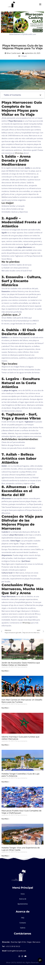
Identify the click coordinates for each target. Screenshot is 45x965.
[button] (40, 95)
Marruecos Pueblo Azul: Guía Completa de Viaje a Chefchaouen (21, 812)
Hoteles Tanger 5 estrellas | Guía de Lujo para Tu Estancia (20, 775)
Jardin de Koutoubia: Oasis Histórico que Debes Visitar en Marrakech (21, 664)
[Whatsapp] (20, 956)
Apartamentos (23, 904)
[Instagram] (22, 956)
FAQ (22, 918)
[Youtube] (25, 956)
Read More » (5, 671)
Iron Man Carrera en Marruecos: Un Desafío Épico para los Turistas (22, 701)
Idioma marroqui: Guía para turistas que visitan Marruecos (20, 738)
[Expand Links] (40, 960)
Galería (22, 928)
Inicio (23, 894)
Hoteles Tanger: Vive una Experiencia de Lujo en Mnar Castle (21, 849)
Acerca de (22, 899)
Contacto (22, 923)
